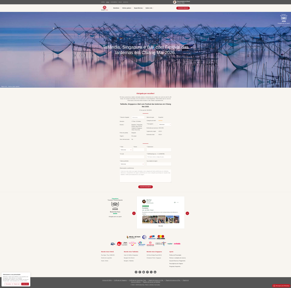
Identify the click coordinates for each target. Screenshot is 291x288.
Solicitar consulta (183, 8)
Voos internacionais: (125, 139)
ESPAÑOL (103, 2)
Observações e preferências (127, 168)
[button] (134, 213)
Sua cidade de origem (152, 161)
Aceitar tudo (25, 284)
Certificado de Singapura (120, 280)
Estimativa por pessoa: (152, 128)
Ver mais (160, 225)
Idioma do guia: (150, 117)
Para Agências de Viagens (176, 263)
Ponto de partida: (124, 132)
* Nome (135, 146)
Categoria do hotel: (151, 120)
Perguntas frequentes (174, 266)
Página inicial (4, 86)
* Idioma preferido (124, 161)
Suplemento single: (151, 131)
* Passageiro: (150, 123)
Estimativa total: (151, 134)
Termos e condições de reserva (177, 258)
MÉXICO (120, 2)
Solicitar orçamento (145, 186)
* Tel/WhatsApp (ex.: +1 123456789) (155, 153)
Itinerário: (122, 121)
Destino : (122, 124)
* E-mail (122, 153)
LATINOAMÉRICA (114, 2)
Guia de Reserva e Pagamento (177, 260)
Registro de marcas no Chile (156, 280)
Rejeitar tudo (17, 284)
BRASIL (107, 2)
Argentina (125, 2)
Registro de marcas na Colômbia (151, 282)
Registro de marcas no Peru (173, 280)
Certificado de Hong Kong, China (137, 280)
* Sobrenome (150, 146)
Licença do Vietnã (107, 280)
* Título (121, 146)
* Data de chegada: (124, 117)
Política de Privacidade (175, 255)
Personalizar (8, 284)
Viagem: (122, 136)
